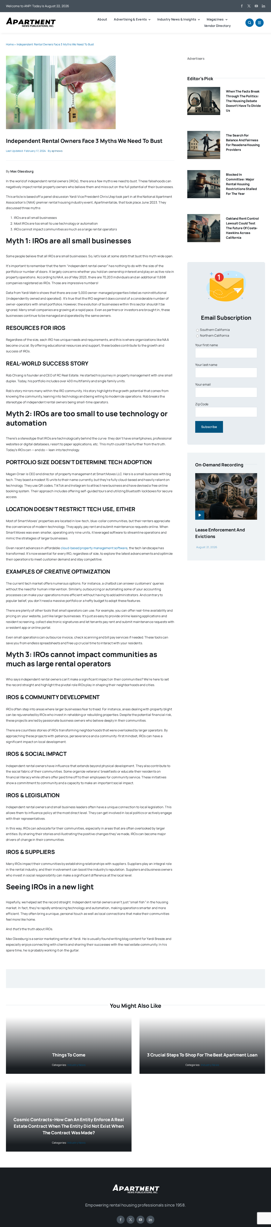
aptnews (57, 151)
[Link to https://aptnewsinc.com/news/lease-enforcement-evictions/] (199, 515)
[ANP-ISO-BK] (31, 19)
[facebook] (241, 6)
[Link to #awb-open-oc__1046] (249, 23)
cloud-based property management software (94, 548)
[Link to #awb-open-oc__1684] (259, 23)
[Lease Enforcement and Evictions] (226, 476)
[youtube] (256, 6)
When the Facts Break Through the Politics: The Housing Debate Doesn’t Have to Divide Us (243, 101)
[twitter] (249, 6)
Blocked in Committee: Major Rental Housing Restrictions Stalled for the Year (241, 184)
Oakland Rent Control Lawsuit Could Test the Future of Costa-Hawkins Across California (242, 228)
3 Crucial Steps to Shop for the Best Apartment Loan (202, 1055)
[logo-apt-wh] (135, 1185)
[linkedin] (263, 6)
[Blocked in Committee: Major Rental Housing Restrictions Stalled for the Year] (203, 173)
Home (10, 44)
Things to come (68, 1055)
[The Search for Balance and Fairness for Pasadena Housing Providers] (203, 134)
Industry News (76, 1065)
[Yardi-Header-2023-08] (61, 57)
